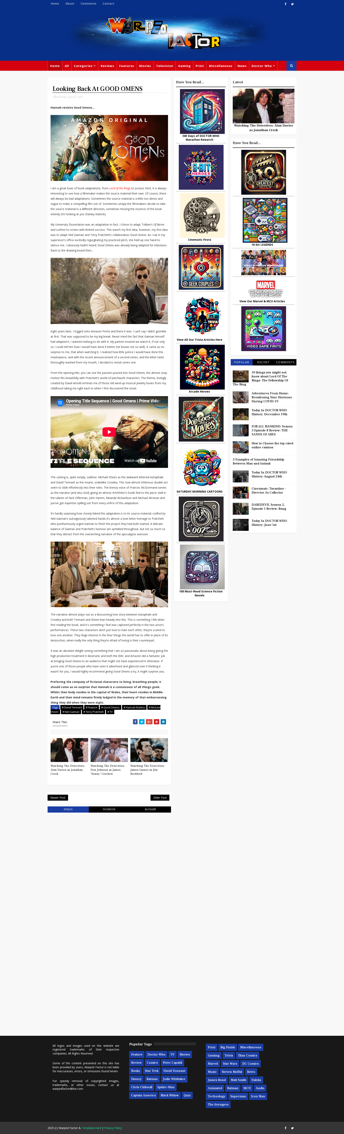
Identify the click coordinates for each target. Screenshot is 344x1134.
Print (200, 66)
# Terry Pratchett (93, 712)
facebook (109, 809)
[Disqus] (109, 866)
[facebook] (285, 4)
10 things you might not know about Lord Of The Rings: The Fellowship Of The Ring (260, 378)
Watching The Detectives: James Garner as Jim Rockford (147, 770)
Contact (108, 3)
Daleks (256, 1080)
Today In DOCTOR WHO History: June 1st (269, 523)
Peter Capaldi (172, 1063)
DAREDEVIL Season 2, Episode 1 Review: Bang (269, 507)
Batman (152, 1079)
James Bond (217, 1080)
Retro (251, 1072)
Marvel (213, 1064)
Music (212, 1072)
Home (55, 3)
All (67, 66)
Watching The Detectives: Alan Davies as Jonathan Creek (68, 770)
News (242, 66)
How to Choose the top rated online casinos (272, 445)
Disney (136, 1079)
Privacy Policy (113, 1128)
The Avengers (218, 1105)
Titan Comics (247, 1055)
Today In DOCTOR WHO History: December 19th (269, 412)
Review (136, 1063)
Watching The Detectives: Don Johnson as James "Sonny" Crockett (108, 770)
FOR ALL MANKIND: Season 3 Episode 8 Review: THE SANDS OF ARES (272, 430)
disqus (68, 809)
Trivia (229, 1055)
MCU (247, 1088)
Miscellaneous (221, 66)
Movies (145, 66)
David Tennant (174, 1071)
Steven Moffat (232, 1072)
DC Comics (250, 1064)
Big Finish (227, 1047)
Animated (215, 1088)
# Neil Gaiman (71, 712)
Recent (263, 362)
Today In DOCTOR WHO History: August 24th (269, 474)
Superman (238, 1096)
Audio (260, 1088)
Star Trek (151, 1071)
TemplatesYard (91, 1128)
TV (172, 1054)
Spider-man (166, 1087)
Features (126, 66)
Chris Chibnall (141, 1087)
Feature (137, 1054)
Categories (83, 66)
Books (135, 1071)
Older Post (160, 797)
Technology (216, 1096)
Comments (88, 3)
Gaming (184, 66)
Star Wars (230, 1064)
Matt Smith (238, 1080)
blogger (150, 809)
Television (164, 66)
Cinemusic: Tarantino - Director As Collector (269, 491)
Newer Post (57, 797)
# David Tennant (72, 707)
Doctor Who (262, 66)
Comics (152, 1063)
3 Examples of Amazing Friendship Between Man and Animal (258, 461)
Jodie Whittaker (174, 1079)
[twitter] (292, 4)
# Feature (91, 707)
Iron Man (258, 1096)
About (69, 3)
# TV (110, 712)
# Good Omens (110, 707)
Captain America (143, 1095)
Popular (241, 362)
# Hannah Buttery (134, 707)
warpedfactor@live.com (68, 1089)
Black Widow (170, 1095)
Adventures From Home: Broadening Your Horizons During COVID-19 (272, 397)
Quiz (187, 1095)
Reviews (107, 66)
